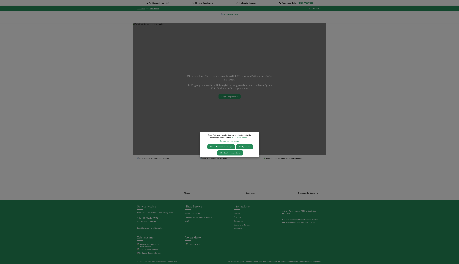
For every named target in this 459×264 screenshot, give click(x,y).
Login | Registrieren (229, 97)
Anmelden (141, 8)
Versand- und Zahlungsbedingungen (199, 217)
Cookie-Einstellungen (242, 225)
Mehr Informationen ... (240, 138)
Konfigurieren (244, 147)
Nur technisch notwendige (221, 147)
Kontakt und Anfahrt (192, 213)
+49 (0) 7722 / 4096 (305, 3)
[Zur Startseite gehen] (229, 17)
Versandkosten (268, 261)
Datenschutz (238, 221)
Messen (237, 213)
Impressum (238, 229)
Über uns (237, 217)
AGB (187, 221)
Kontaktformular (156, 228)
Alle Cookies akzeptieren (230, 153)
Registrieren (154, 8)
